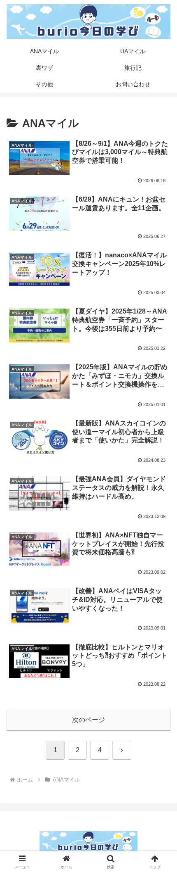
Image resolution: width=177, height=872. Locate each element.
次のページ (88, 719)
